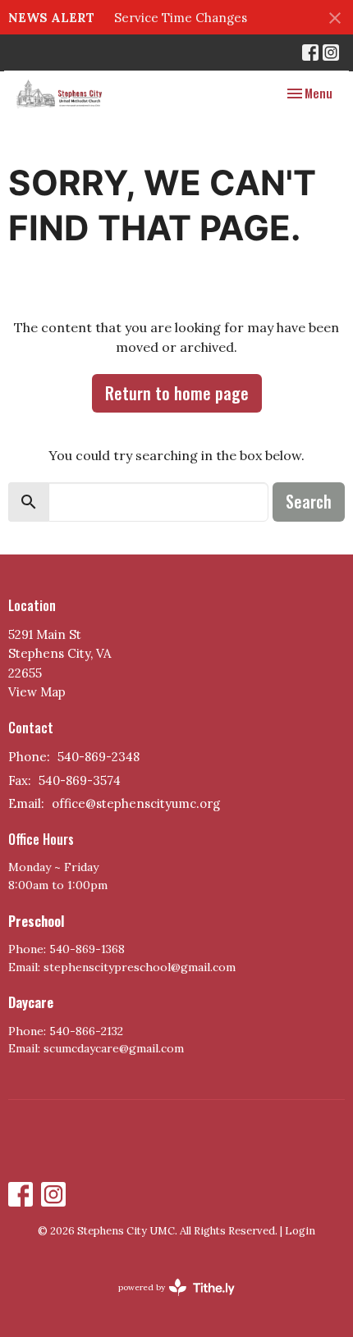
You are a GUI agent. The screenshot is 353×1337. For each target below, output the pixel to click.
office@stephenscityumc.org (136, 803)
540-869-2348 (98, 756)
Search (309, 501)
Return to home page (177, 393)
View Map (37, 692)
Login (300, 1231)
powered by (168, 1301)
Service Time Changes (180, 17)
